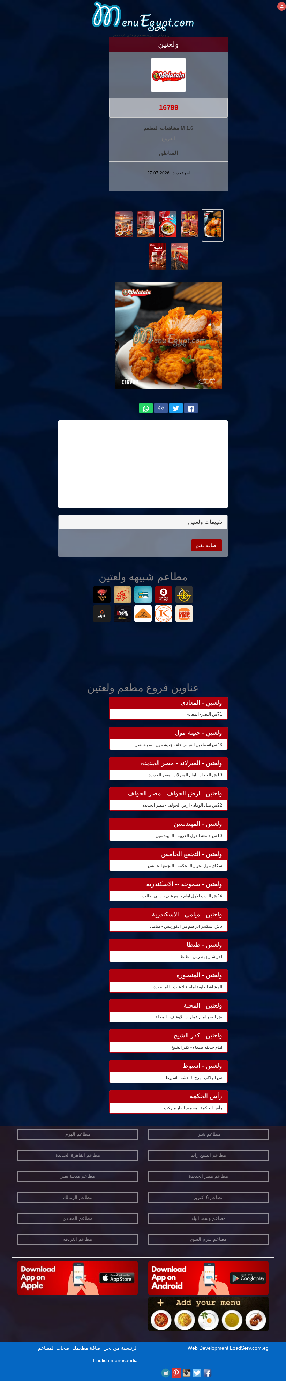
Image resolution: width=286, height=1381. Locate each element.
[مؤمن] (143, 595)
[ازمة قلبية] (143, 614)
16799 (168, 107)
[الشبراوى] (102, 614)
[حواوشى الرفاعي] (122, 595)
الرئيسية (129, 1348)
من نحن (111, 1348)
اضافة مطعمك (87, 1348)
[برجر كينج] (184, 614)
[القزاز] (163, 614)
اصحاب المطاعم (54, 1348)
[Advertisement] (142, 464)
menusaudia (124, 1360)
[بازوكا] (184, 595)
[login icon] (281, 6)
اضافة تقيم (207, 545)
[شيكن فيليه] (102, 595)
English (101, 1360)
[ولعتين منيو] (212, 224)
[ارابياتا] (163, 595)
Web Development (209, 1348)
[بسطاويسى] (122, 614)
